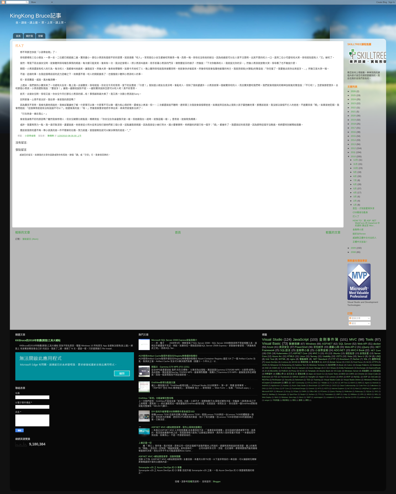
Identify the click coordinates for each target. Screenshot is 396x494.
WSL (376, 394)
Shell (264, 394)
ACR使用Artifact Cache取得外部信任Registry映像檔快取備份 (168, 356)
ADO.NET (339, 350)
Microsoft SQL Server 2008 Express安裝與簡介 (174, 340)
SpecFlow (293, 394)
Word (301, 397)
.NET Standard (320, 359)
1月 (355, 205)
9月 (355, 172)
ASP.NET (327, 343)
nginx (292, 359)
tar (370, 397)
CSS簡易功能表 (360, 212)
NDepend (274, 365)
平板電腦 (276, 400)
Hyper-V (322, 377)
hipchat (347, 397)
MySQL (357, 377)
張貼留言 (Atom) (30, 239)
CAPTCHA (325, 385)
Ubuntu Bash (324, 371)
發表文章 (355, 318)
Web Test (291, 368)
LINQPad (365, 388)
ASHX (352, 383)
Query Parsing (335, 391)
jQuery (365, 347)
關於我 (29, 36)
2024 (353, 99)
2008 (353, 252)
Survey (313, 356)
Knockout (344, 359)
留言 (353, 323)
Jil (266, 371)
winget (267, 400)
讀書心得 (334, 347)
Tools (369, 339)
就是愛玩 (377, 371)
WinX (276, 397)
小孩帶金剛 (30, 136)
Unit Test (269, 359)
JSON (264, 365)
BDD (343, 374)
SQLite (368, 391)
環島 (294, 400)
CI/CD (334, 385)
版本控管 (332, 365)
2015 (353, 136)
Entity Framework (346, 368)
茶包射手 (318, 347)
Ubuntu (336, 353)
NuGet (356, 359)
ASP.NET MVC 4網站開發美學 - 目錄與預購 (160, 456)
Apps (311, 374)
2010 (353, 156)
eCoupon (266, 383)
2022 (353, 107)
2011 (353, 152)
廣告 (286, 383)
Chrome (360, 374)
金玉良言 (290, 374)
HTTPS (375, 362)
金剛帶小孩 (358, 229)
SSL (366, 359)
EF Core (285, 388)
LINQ (378, 356)
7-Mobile (324, 383)
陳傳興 (51, 136)
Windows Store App (288, 397)
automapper (318, 397)
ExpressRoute (375, 368)
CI (325, 368)
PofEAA (284, 371)
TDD (308, 380)
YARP (308, 397)
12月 (356, 160)
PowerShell (301, 347)
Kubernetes (282, 353)
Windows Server (352, 371)
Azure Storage (315, 368)
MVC (353, 339)
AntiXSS (265, 385)
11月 (355, 164)
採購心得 (279, 374)
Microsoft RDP (267, 391)
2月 (355, 201)
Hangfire (312, 377)
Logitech (375, 388)
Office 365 (313, 391)
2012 (353, 148)
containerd (330, 397)
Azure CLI (320, 374)
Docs (277, 388)
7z (331, 383)
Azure (270, 347)
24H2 (315, 383)
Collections (374, 385)
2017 (353, 128)
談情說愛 (364, 353)
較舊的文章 (333, 232)
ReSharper (277, 380)
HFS (319, 388)
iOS (354, 397)
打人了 (356, 216)
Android (375, 383)
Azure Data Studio (299, 385)
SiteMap (272, 394)
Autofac (286, 385)
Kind (357, 388)
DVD (270, 388)
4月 (355, 192)
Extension (266, 377)
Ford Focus (358, 362)
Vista (349, 356)
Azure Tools (333, 374)
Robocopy (359, 391)
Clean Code (373, 374)
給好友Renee (359, 234)
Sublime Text (300, 365)
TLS (282, 368)
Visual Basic (271, 343)
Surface (312, 394)
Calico (349, 365)
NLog (288, 391)
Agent (367, 383)
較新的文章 (22, 232)
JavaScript (301, 339)
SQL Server (345, 343)
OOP (365, 377)
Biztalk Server (336, 362)
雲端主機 (301, 374)
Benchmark (313, 385)
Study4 (303, 394)
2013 (353, 144)
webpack (377, 397)
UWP (338, 394)
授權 (40, 36)
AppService (275, 385)
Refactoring (287, 365)
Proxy (293, 371)
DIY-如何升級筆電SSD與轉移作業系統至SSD (173, 411)
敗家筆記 (285, 400)
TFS (319, 394)
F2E (275, 377)
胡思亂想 (350, 353)
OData (295, 391)
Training (317, 380)
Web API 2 (351, 347)
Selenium (299, 380)
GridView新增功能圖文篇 (163, 382)
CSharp (332, 368)
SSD (267, 368)
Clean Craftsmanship (347, 385)
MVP (348, 377)
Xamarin (302, 368)
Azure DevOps (271, 362)
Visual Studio (272, 339)
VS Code (337, 371)
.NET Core (375, 350)
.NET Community (297, 383)
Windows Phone (371, 380)
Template (312, 371)
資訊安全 (284, 347)
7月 (355, 180)
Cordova (284, 362)
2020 (353, 116)
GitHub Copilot (298, 377)
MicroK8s (274, 371)
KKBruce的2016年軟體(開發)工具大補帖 (37, 340)
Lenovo (332, 377)
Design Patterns (362, 365)
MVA (341, 377)
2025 (353, 95)
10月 (356, 168)
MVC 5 (316, 353)
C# (370, 356)
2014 (353, 140)
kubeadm (277, 383)
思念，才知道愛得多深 (363, 208)
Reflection (348, 391)
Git (367, 362)
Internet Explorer (338, 388)
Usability (327, 356)
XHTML (282, 359)
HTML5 (290, 356)
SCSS (302, 371)
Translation (329, 394)
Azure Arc (277, 356)
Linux (302, 356)
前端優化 (366, 371)
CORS (351, 374)
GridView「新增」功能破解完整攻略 (156, 398)
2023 (353, 103)
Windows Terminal (317, 365)
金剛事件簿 (329, 339)
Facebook (285, 377)
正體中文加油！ (360, 242)
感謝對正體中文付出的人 (365, 238)
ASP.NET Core (300, 353)
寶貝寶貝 (315, 362)
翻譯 (300, 400)
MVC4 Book (357, 350)
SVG (376, 391)
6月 (355, 184)
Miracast (279, 391)
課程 (307, 400)
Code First (363, 385)
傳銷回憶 (304, 362)
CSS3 (347, 362)
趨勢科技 (376, 359)
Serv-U (360, 356)
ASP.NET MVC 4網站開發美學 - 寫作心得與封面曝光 (176, 427)
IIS (326, 353)
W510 (369, 394)
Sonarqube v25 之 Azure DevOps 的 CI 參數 (160, 467)
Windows (311, 343)
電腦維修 (303, 359)
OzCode (374, 377)
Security (288, 380)
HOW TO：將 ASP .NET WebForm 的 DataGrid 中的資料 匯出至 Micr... (366, 223)
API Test (344, 383)
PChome (323, 391)
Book (341, 365)
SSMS (274, 368)
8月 (355, 176)
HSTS (326, 388)
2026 (353, 91)
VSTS (339, 356)
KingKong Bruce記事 (35, 16)
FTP (333, 359)
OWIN (303, 391)
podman (362, 397)
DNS (264, 388)
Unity (345, 394)
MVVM (294, 362)
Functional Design (298, 388)
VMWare (353, 394)
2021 (353, 111)
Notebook (376, 365)
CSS (269, 353)
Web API (362, 343)
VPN (362, 394)
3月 (355, 196)
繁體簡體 (294, 343)
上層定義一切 (145, 443)
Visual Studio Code (332, 380)
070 (308, 383)
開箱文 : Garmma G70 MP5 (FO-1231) (170, 367)
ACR (325, 362)
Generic (311, 388)
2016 (353, 132)
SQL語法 (285, 350)
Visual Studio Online (352, 380)
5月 (355, 188)
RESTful (265, 380)
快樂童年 (268, 374)
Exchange (361, 368)
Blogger (216, 481)
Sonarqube (282, 394)
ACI (336, 383)
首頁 (18, 36)
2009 (353, 248)
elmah (339, 397)
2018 (353, 124)
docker (377, 343)
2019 (353, 120)
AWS (360, 383)
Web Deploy (266, 397)
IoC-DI (349, 388)
